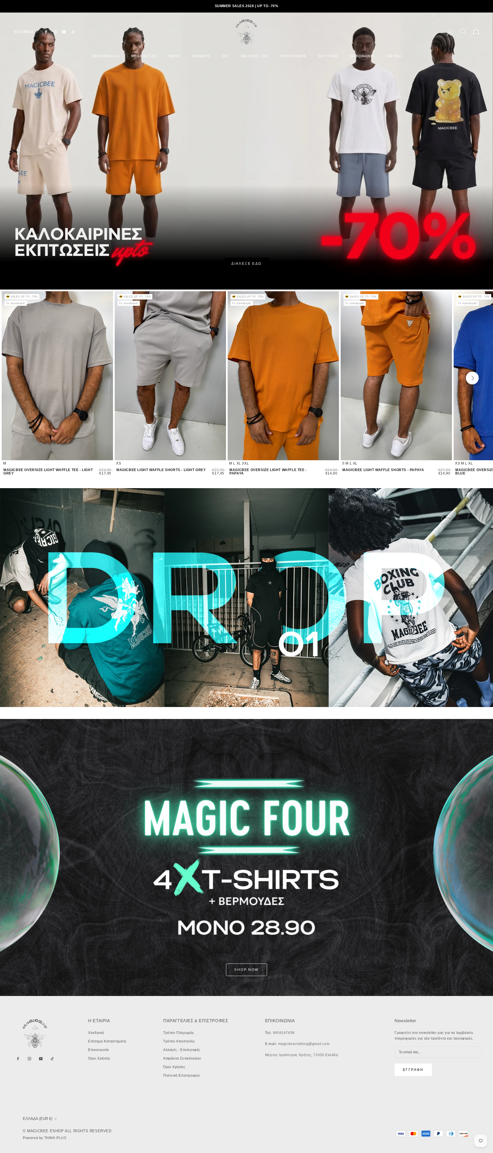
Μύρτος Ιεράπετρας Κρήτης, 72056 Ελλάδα (301, 1055)
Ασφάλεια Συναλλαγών (182, 1058)
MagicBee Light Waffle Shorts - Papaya (383, 470)
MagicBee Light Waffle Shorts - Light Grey (161, 470)
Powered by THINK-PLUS (44, 1138)
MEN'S (174, 56)
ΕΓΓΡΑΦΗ (413, 1070)
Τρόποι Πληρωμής (178, 1033)
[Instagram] (55, 32)
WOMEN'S (201, 56)
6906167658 (284, 1033)
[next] (472, 378)
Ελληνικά (23, 32)
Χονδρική (96, 1033)
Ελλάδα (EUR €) (37, 1119)
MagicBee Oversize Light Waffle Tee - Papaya (268, 471)
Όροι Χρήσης (99, 1058)
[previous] (22, 378)
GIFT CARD (328, 56)
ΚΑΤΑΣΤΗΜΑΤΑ (293, 56)
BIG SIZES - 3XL (255, 56)
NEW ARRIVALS (105, 56)
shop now (246, 970)
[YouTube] (64, 32)
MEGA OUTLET (144, 56)
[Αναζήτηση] (463, 32)
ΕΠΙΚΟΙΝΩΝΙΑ (362, 56)
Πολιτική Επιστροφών (181, 1075)
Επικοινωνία (98, 1050)
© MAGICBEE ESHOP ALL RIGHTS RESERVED (67, 1131)
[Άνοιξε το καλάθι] (476, 31)
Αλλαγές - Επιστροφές (181, 1050)
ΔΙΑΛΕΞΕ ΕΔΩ (246, 264)
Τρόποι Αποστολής (179, 1041)
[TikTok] (73, 32)
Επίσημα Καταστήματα (107, 1041)
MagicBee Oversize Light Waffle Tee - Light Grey (48, 471)
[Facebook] (46, 32)
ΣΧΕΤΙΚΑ (393, 56)
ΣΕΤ (225, 56)
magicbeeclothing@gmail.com (304, 1044)
